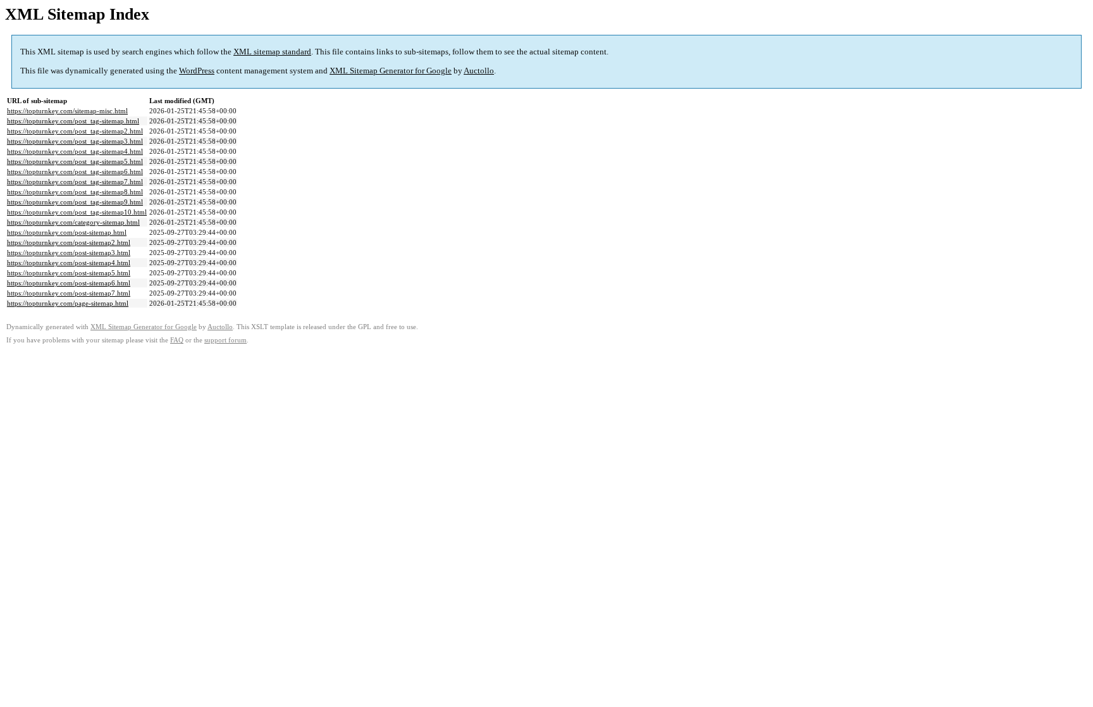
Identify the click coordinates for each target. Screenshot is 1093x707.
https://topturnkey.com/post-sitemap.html (67, 232)
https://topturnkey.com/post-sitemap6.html (68, 283)
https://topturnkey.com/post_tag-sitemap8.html (75, 192)
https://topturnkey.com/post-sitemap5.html (68, 273)
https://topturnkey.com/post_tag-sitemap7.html (75, 181)
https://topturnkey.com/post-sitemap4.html (68, 262)
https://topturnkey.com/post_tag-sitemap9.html (75, 202)
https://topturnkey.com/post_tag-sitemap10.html (77, 212)
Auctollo (479, 70)
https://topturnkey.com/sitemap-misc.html (67, 111)
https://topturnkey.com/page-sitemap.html (67, 303)
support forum (225, 340)
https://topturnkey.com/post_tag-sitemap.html (73, 121)
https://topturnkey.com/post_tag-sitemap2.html (75, 131)
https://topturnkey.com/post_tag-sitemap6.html (75, 171)
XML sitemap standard (272, 51)
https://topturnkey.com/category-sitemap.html (73, 222)
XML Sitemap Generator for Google (391, 70)
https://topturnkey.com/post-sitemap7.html (68, 293)
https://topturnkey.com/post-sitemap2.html (68, 242)
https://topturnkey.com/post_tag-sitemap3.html (75, 141)
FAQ (176, 340)
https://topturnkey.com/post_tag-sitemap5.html (75, 161)
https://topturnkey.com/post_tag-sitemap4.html (75, 151)
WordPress (196, 70)
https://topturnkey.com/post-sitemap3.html (68, 252)
